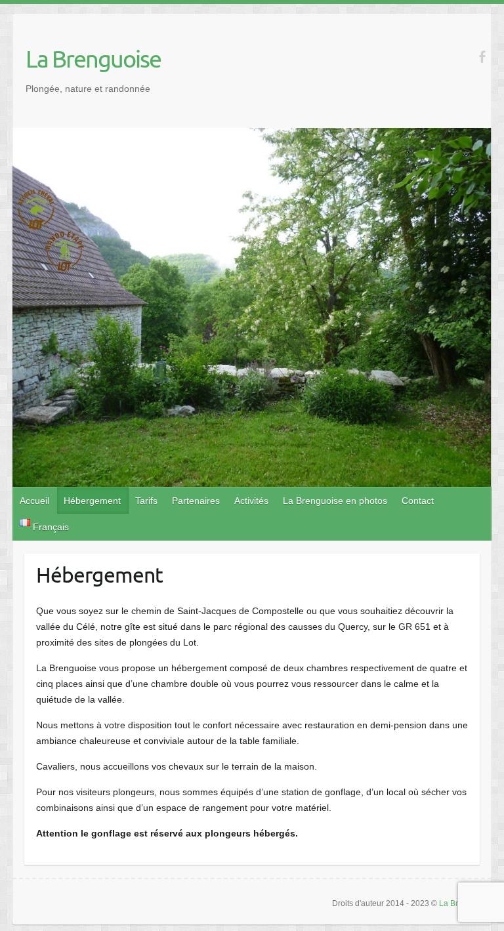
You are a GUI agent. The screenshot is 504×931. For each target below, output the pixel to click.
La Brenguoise (93, 58)
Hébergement (92, 500)
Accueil (34, 500)
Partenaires (196, 500)
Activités (251, 500)
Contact (418, 500)
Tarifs (146, 500)
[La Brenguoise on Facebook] (482, 57)
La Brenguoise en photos (335, 500)
